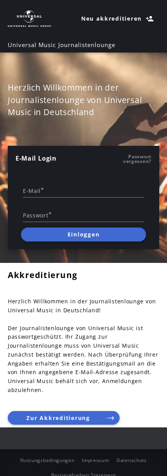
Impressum (95, 460)
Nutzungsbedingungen (47, 460)
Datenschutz (132, 460)
